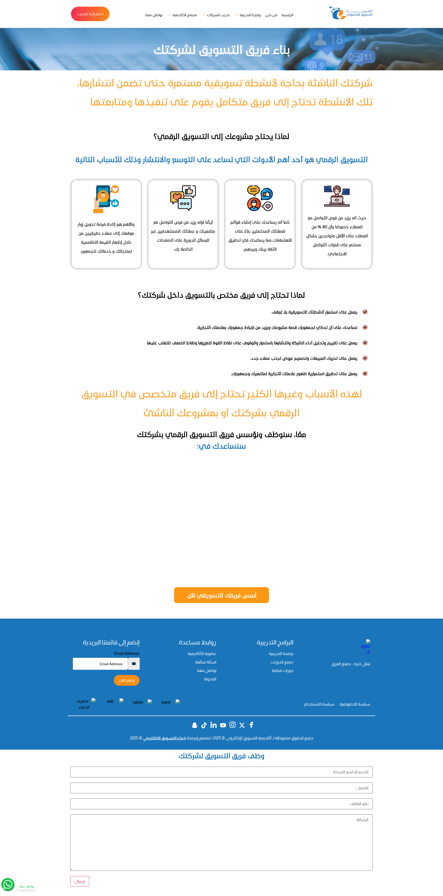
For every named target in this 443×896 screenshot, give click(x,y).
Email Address (126, 654)
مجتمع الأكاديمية (185, 15)
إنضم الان (126, 680)
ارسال (80, 881)
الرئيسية (287, 15)
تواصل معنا (154, 15)
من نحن (271, 15)
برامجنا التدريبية (250, 15)
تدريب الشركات (218, 15)
